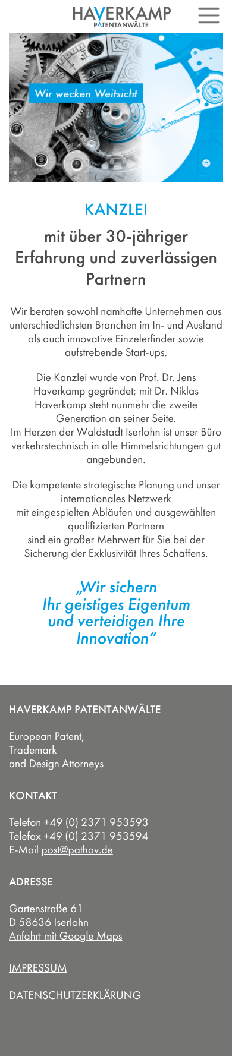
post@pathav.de (77, 849)
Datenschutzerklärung (75, 995)
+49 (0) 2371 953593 (96, 822)
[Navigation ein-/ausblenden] (208, 15)
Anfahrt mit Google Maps (66, 935)
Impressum (38, 968)
